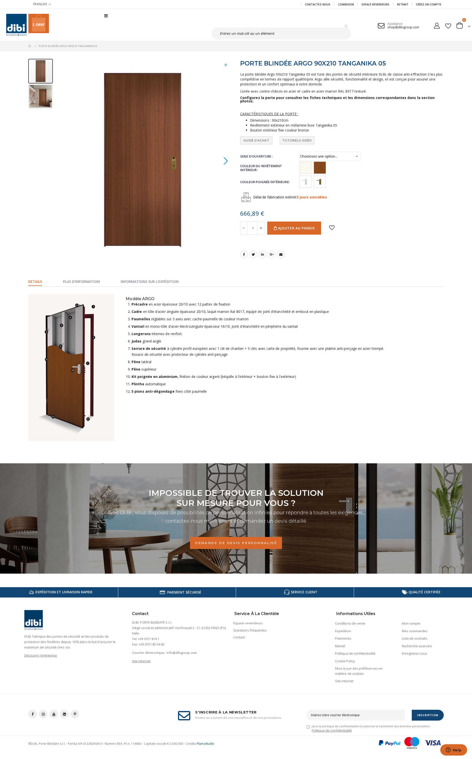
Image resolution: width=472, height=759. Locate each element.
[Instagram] (43, 714)
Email (281, 254)
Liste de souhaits (415, 638)
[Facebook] (32, 714)
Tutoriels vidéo (297, 140)
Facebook (244, 254)
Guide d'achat (256, 140)
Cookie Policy (345, 661)
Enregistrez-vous (415, 653)
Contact (239, 637)
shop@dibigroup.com (403, 27)
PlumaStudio (205, 744)
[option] (305, 167)
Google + (272, 254)
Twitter (253, 254)
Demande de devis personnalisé (236, 543)
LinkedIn (262, 254)
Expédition (343, 631)
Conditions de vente (350, 623)
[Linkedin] (64, 714)
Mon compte (411, 623)
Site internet (141, 661)
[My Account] (436, 25)
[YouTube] (53, 714)
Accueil (30, 46)
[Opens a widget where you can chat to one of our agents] (453, 750)
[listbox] (366, 167)
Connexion (346, 4)
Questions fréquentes (250, 630)
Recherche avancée (417, 646)
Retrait (402, 4)
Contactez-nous (317, 4)
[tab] (41, 282)
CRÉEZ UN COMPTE (428, 4)
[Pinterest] (75, 714)
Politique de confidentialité (355, 653)
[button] (42, 4)
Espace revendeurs (375, 4)
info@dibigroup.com (182, 652)
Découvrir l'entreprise (40, 655)
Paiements (343, 638)
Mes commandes (415, 631)
